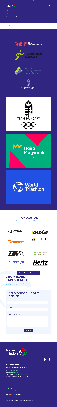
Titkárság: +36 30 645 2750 (13, 1)
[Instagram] (35, 1)
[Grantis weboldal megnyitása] (40, 240)
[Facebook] (33, 1)
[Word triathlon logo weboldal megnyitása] (28, 203)
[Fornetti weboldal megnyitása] (16, 244)
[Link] (10, 5)
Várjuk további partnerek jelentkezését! (28, 272)
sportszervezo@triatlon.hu (21, 374)
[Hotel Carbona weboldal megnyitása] (40, 256)
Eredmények (9, 26)
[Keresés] (46, 5)
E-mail (10, 307)
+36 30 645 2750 (14, 370)
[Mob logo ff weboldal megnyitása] (28, 131)
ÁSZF (7, 383)
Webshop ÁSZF (9, 388)
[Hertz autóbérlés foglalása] (40, 266)
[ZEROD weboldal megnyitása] (16, 256)
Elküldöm (29, 330)
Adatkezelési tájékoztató (11, 390)
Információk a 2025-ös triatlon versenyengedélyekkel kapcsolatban (21, 386)
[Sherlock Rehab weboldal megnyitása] (16, 266)
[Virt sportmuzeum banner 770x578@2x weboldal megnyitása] (28, 167)
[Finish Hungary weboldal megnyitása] (16, 235)
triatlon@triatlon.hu (27, 1)
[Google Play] (45, 359)
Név (10, 300)
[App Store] (49, 359)
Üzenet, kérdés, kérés (14, 314)
